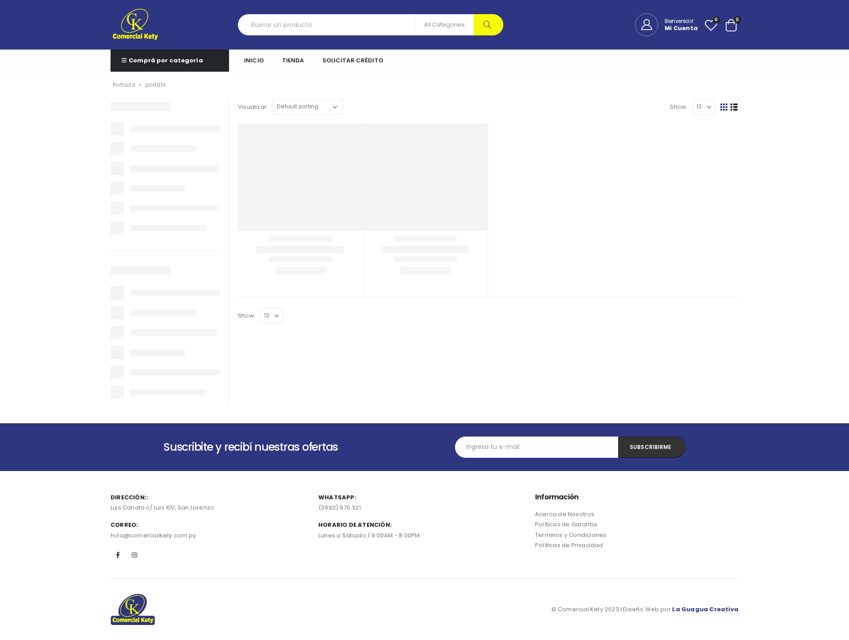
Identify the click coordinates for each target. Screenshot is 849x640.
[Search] (488, 24)
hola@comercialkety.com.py (153, 535)
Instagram (134, 555)
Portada (124, 84)
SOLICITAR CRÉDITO (352, 60)
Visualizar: (253, 107)
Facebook (118, 555)
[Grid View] (724, 107)
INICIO (254, 60)
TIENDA (293, 60)
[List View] (734, 107)
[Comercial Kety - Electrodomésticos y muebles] (135, 25)
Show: (679, 107)
